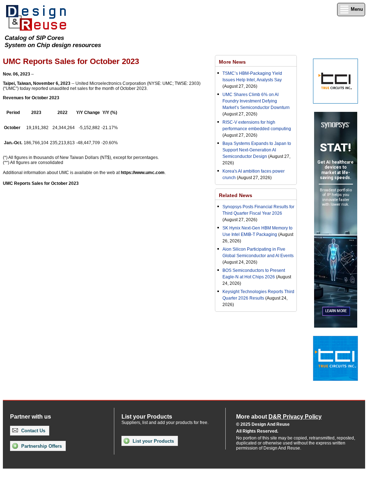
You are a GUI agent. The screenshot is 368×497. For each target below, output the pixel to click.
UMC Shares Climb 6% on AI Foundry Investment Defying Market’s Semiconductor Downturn (256, 101)
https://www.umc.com (143, 172)
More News (232, 62)
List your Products (152, 441)
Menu (356, 9)
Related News (235, 195)
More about (279, 417)
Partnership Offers (41, 446)
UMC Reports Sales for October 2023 (41, 183)
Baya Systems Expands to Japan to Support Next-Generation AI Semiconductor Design (256, 150)
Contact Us (32, 430)
